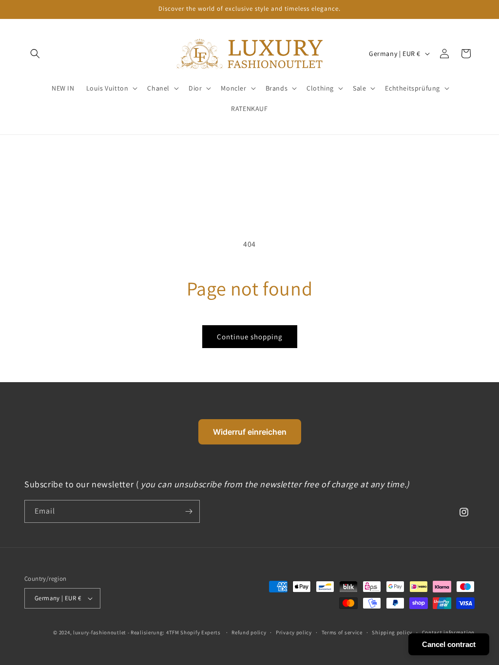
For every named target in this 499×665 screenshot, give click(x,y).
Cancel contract (449, 644)
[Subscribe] (188, 511)
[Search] (35, 53)
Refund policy (248, 632)
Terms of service (342, 632)
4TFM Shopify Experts (193, 632)
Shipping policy (392, 632)
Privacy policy (294, 632)
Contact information (448, 632)
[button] (111, 88)
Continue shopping (250, 336)
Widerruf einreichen (250, 432)
